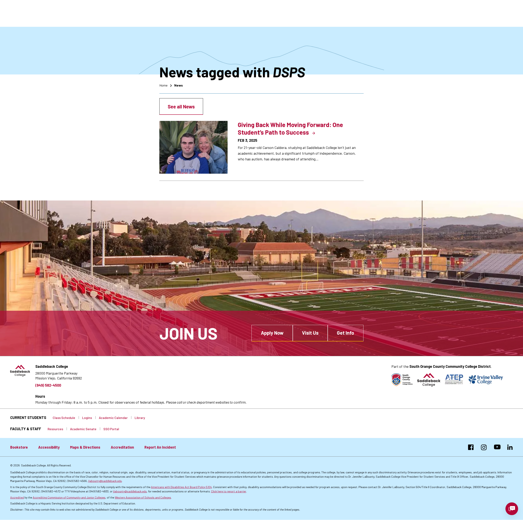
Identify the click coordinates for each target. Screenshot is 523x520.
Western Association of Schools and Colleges (143, 497)
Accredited (17, 497)
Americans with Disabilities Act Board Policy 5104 (181, 487)
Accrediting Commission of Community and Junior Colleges (69, 497)
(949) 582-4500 (48, 385)
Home (163, 85)
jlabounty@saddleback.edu (105, 481)
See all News (181, 106)
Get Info (345, 333)
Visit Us (310, 333)
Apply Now (272, 333)
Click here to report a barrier (228, 491)
